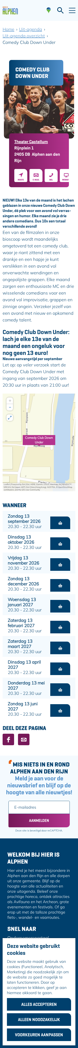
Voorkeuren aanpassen (39, 1035)
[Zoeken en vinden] (60, 10)
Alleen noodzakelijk (39, 1019)
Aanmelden (39, 820)
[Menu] (72, 10)
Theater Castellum (31, 141)
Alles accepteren (39, 1004)
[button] (39, 442)
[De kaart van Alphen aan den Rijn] (49, 10)
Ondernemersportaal (28, 937)
